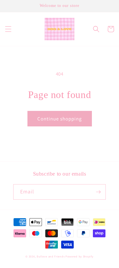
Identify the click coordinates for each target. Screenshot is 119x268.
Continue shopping (59, 119)
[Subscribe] (98, 192)
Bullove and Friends (51, 256)
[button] (8, 29)
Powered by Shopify (79, 256)
